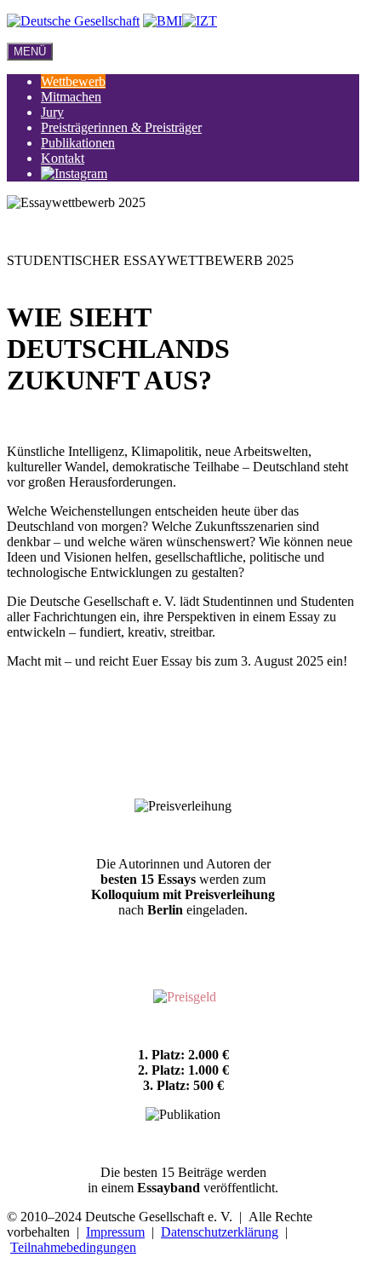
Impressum (115, 1232)
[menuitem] (73, 81)
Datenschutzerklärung (219, 1232)
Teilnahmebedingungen (73, 1247)
